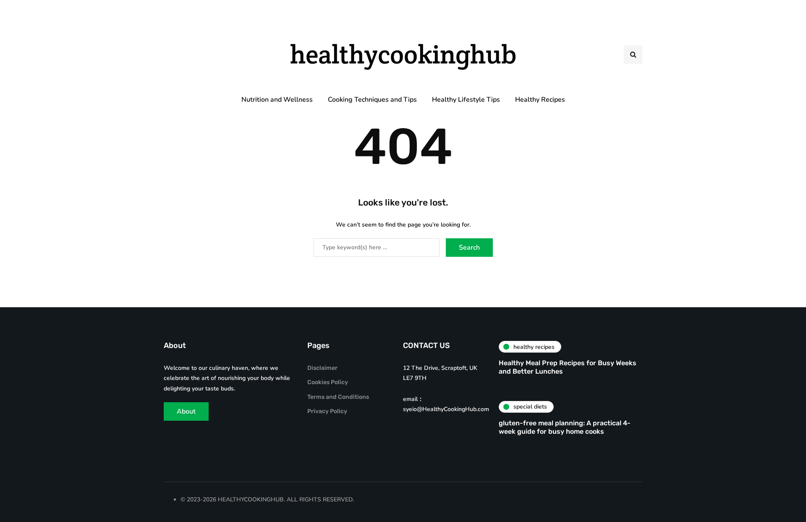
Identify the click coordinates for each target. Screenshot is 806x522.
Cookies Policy (327, 382)
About (186, 411)
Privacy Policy (327, 411)
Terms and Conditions (338, 397)
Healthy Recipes (540, 99)
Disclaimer (322, 368)
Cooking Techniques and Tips (372, 99)
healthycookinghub (403, 54)
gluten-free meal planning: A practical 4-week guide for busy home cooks (565, 427)
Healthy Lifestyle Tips (466, 99)
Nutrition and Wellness (277, 99)
